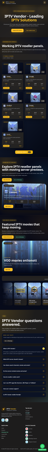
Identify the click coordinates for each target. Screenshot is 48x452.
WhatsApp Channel (33, 438)
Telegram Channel (32, 441)
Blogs (3, 438)
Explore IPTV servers (17, 30)
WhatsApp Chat (5, 432)
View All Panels (23, 152)
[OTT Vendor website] (6, 420)
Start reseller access (30, 30)
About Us (3, 436)
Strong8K (28, 412)
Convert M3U (4, 434)
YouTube (30, 428)
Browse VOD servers (8, 237)
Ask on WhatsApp (18, 179)
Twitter (30, 432)
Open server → (8, 206)
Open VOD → (8, 269)
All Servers (28, 418)
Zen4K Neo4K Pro (29, 416)
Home (3, 428)
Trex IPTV (27, 410)
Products (3, 430)
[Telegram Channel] (3, 420)
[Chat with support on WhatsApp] (42, 446)
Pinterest (30, 435)
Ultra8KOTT (28, 414)
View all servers (7, 179)
